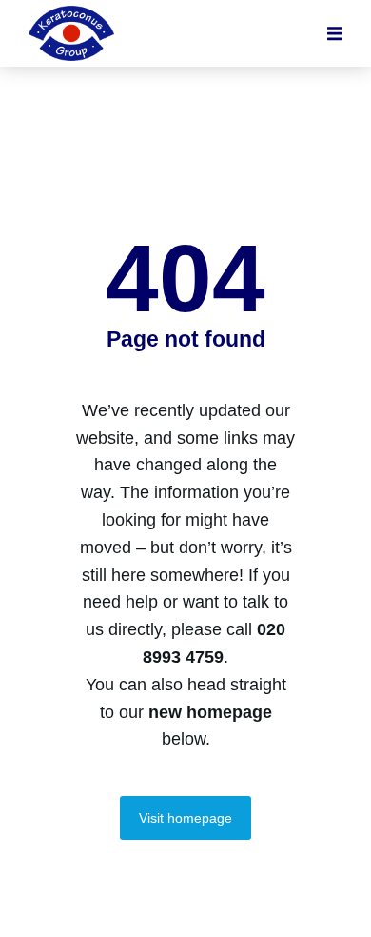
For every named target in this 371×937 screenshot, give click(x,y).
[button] (334, 33)
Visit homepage (185, 818)
